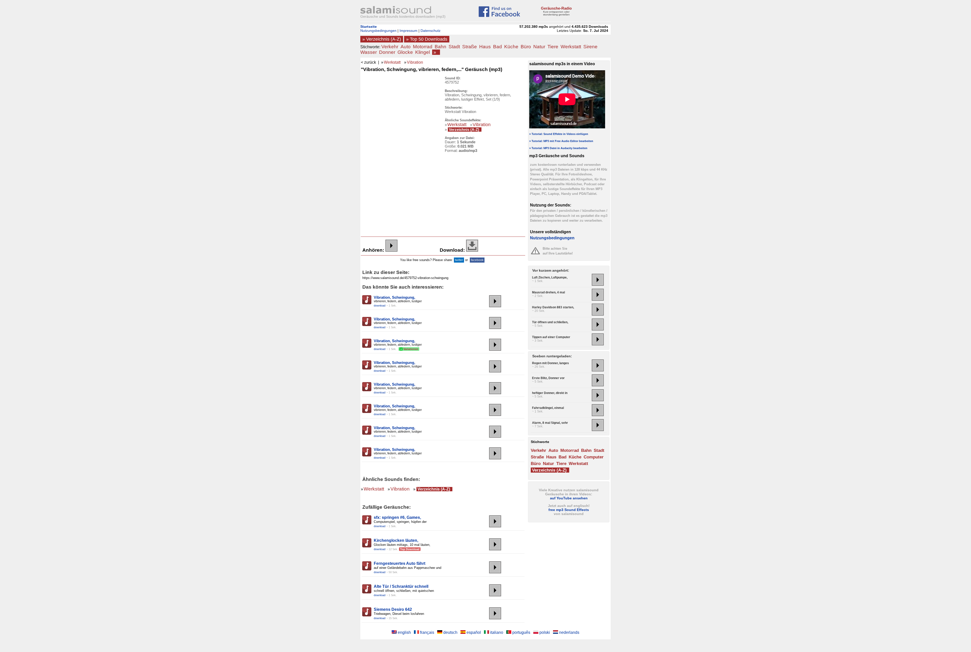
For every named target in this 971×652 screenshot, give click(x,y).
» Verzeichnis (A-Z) (381, 39)
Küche (511, 46)
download (379, 305)
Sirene (590, 46)
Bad (497, 46)
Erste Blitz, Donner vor (548, 378)
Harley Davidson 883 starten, (553, 307)
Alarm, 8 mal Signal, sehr (550, 423)
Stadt (454, 46)
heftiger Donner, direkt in (549, 393)
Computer (594, 456)
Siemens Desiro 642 (393, 609)
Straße (469, 46)
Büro (526, 46)
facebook (477, 260)
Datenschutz (430, 31)
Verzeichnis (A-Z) (464, 129)
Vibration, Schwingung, (394, 297)
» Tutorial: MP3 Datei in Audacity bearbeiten (558, 148)
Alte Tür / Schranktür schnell (401, 586)
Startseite (368, 27)
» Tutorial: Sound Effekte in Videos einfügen (558, 133)
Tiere (552, 46)
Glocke (405, 52)
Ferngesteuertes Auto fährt (399, 563)
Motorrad (422, 46)
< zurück (368, 62)
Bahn (440, 46)
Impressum (408, 31)
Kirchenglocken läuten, (396, 540)
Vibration (415, 62)
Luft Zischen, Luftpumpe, (549, 277)
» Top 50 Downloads (427, 39)
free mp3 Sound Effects (568, 510)
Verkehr (389, 46)
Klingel (422, 52)
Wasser (368, 52)
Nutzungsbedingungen (378, 31)
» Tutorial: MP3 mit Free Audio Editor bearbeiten (561, 141)
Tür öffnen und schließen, (550, 322)
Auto (406, 46)
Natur (539, 46)
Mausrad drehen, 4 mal (548, 292)
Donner (387, 52)
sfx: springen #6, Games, (397, 517)
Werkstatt (571, 46)
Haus (485, 46)
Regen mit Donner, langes (550, 363)
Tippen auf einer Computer (551, 337)
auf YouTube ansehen (569, 498)
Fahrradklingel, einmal (548, 408)
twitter (459, 260)
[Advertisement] (399, 152)
